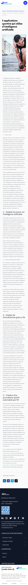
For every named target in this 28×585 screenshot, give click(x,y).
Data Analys (10, 453)
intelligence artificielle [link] (9, 78)
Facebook (7, 465)
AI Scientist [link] (11, 457)
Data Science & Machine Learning (15, 11)
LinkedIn (12, 465)
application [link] (21, 128)
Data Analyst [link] (11, 455)
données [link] (21, 120)
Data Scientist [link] (18, 455)
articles (11, 461)
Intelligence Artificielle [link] (15, 94)
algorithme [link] (5, 94)
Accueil (4, 11)
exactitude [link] (6, 106)
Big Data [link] (20, 449)
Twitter (16, 465)
